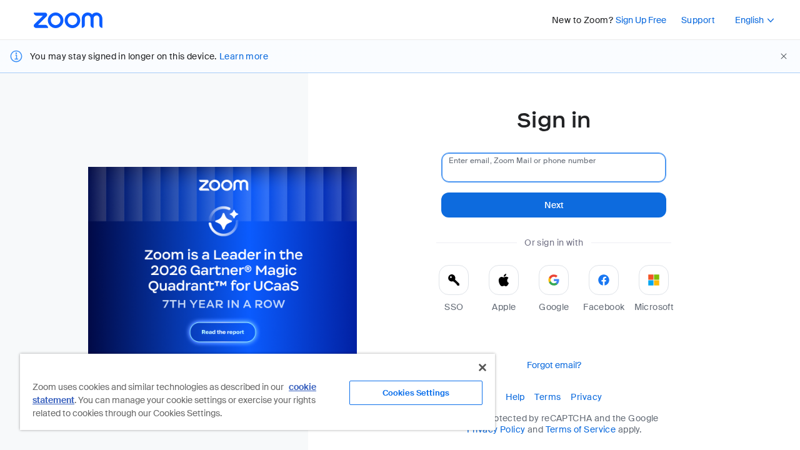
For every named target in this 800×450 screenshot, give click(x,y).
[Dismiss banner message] (783, 56)
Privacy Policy (496, 429)
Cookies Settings (415, 393)
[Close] (482, 367)
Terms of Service (581, 429)
